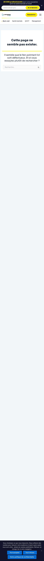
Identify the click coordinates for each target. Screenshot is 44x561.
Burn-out (6, 21)
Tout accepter (15, 553)
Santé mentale (17, 21)
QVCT (27, 21)
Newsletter (31, 15)
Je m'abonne (32, 8)
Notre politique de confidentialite (22, 557)
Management (36, 21)
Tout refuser (29, 553)
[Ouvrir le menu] (40, 15)
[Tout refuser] (41, 551)
